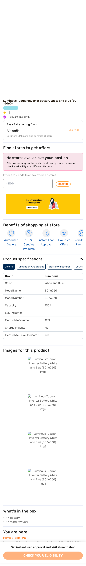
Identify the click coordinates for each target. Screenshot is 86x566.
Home (7, 538)
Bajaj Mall (21, 538)
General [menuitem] (9, 266)
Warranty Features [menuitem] (59, 266)
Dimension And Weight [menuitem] (31, 266)
